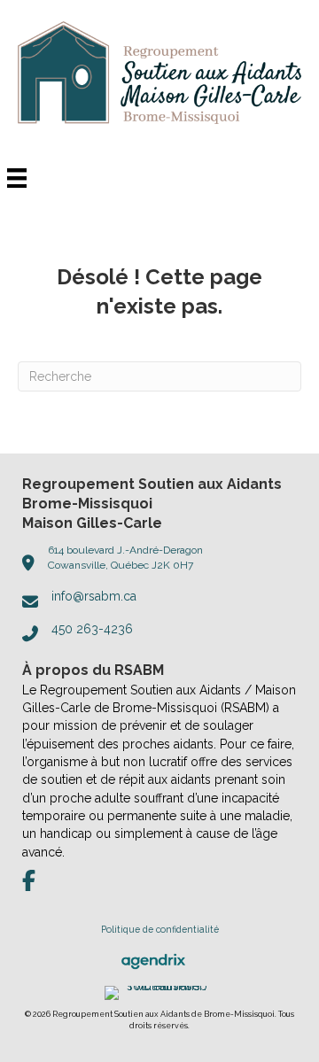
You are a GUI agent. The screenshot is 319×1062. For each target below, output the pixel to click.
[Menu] (17, 178)
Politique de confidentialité (160, 929)
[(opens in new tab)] (153, 960)
